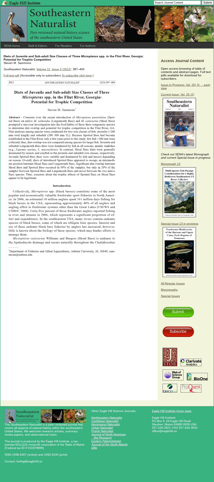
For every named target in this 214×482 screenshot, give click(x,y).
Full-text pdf (11, 75)
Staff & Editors (37, 45)
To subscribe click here (77, 75)
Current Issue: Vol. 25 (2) (177, 94)
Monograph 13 (170, 164)
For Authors (88, 45)
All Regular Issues (173, 283)
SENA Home (12, 45)
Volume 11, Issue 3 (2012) (53, 69)
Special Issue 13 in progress (179, 223)
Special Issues (170, 296)
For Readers (63, 45)
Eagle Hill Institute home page (171, 411)
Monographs (169, 289)
